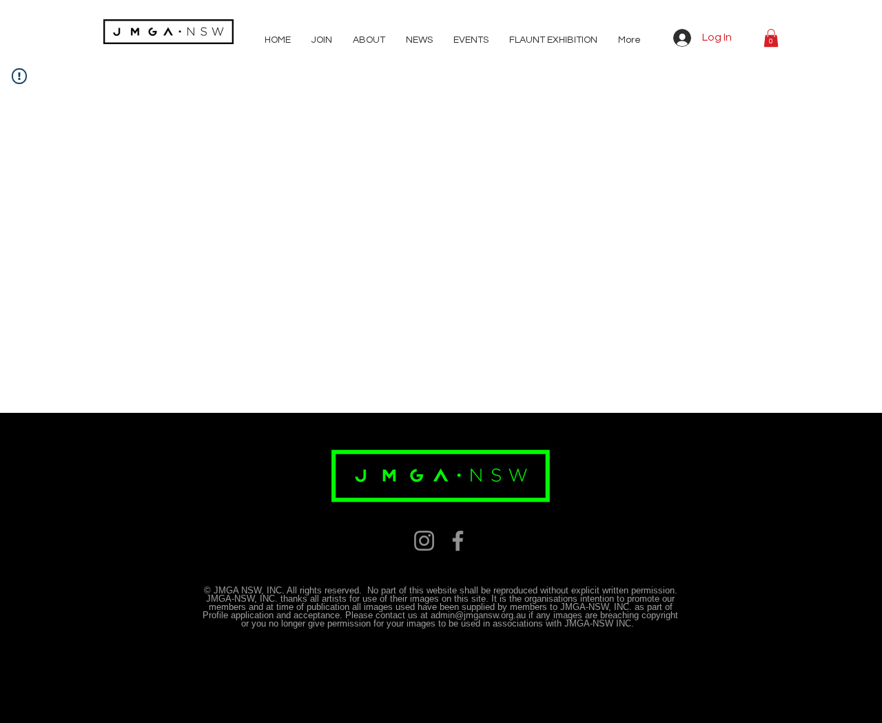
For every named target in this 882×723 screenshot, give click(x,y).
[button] (771, 38)
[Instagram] (424, 540)
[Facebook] (457, 540)
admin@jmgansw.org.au (478, 615)
